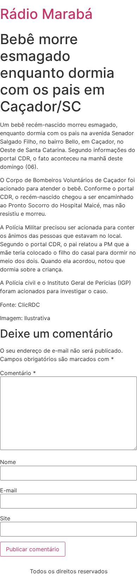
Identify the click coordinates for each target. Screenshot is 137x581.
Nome (8, 462)
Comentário (18, 373)
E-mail (8, 490)
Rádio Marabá (46, 13)
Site (5, 518)
